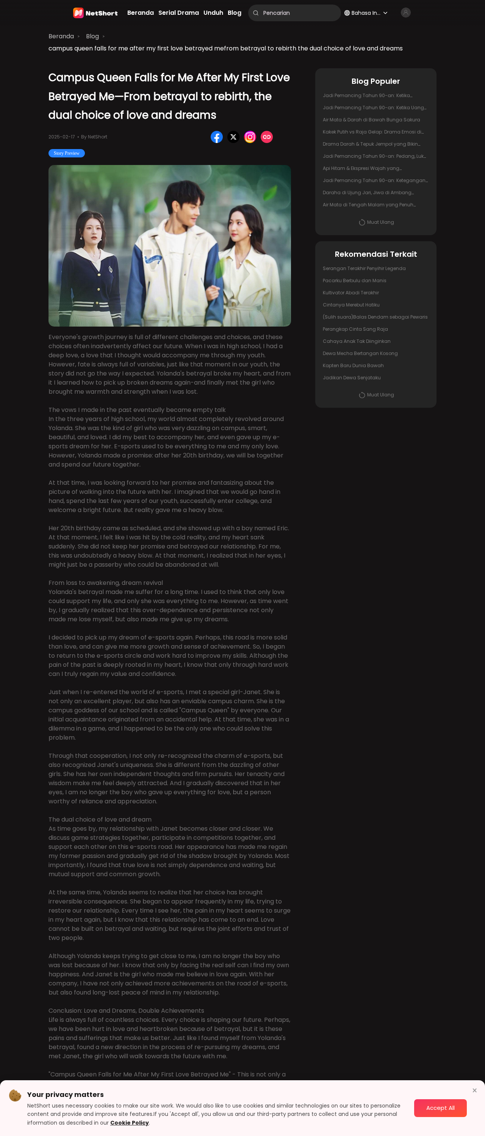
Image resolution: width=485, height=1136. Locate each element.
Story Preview (67, 153)
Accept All (440, 1108)
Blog (92, 36)
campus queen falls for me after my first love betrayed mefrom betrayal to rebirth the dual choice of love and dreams (225, 48)
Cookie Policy (129, 1123)
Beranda (61, 36)
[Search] (256, 13)
